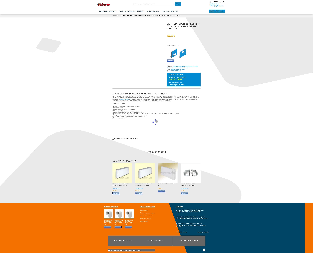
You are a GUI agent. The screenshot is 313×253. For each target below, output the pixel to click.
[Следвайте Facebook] (204, 250)
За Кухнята (165, 11)
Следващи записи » (203, 232)
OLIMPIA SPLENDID (176, 70)
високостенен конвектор (178, 69)
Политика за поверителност (147, 213)
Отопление (126, 15)
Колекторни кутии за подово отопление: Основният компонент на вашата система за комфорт (190, 225)
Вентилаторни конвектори (137, 15)
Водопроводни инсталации (107, 11)
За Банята (140, 11)
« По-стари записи (181, 232)
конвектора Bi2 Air (125, 99)
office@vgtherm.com (217, 6)
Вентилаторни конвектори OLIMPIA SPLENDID (185, 66)
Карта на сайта (144, 221)
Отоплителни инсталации (126, 11)
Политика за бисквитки (146, 215)
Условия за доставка (145, 218)
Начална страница (117, 15)
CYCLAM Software (117, 250)
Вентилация (174, 11)
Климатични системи (153, 11)
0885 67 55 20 (214, 4)
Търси (178, 4)
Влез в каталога (217, 11)
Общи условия (144, 210)
